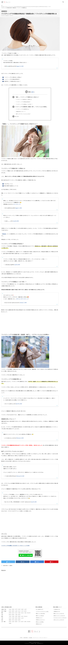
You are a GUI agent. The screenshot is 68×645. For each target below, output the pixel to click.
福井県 (25, 611)
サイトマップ (35, 637)
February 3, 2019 (20, 438)
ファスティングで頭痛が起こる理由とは (24, 99)
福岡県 (10, 621)
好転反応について (39, 617)
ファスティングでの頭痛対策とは (22, 109)
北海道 (10, 609)
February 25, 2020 (20, 476)
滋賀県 (19, 616)
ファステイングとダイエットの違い (42, 611)
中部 (2, 614)
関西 (2, 616)
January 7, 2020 (23, 302)
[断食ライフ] (5, 2)
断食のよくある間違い (40, 621)
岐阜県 (19, 614)
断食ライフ (31, 642)
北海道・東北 (3, 609)
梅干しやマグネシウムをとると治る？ (23, 113)
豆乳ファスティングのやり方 (59, 619)
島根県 (19, 618)
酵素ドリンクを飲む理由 (40, 613)
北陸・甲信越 (3, 611)
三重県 (16, 614)
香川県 (13, 619)
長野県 (13, 611)
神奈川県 (28, 612)
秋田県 (19, 609)
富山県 (19, 611)
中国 (2, 618)
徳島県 (19, 619)
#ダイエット (19, 299)
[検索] (63, 2)
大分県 (19, 621)
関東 (2, 612)
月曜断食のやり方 (57, 611)
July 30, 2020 (17, 264)
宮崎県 (25, 621)
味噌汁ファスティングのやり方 (59, 615)
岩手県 (16, 609)
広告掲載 (30, 637)
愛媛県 (10, 619)
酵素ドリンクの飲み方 (40, 615)
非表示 (32, 92)
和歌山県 (25, 616)
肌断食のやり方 (39, 623)
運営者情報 (26, 637)
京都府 (13, 616)
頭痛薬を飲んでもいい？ (21, 111)
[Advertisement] (29, 323)
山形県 (25, 609)
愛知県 (10, 614)
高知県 (16, 619)
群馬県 (10, 612)
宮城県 (22, 609)
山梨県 (16, 611)
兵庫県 (16, 616)
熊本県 (22, 621)
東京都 (22, 612)
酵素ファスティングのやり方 (59, 613)
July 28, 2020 (16, 221)
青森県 (13, 609)
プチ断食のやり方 (57, 609)
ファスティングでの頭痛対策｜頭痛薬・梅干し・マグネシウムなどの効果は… (31, 106)
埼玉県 (16, 612)
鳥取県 (16, 618)
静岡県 (13, 614)
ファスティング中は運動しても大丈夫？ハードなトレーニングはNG (15, 545)
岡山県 (10, 618)
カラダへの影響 (4, 11)
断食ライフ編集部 (9, 565)
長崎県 (16, 621)
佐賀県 (13, 621)
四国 (2, 619)
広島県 (13, 618)
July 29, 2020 (34, 501)
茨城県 (19, 612)
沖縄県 (10, 623)
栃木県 (13, 612)
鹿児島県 (28, 621)
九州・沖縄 (3, 621)
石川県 (22, 611)
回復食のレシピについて (40, 619)
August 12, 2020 (19, 66)
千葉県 (25, 612)
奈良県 (22, 616)
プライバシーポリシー (43, 637)
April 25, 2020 (19, 403)
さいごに (17, 116)
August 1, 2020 (18, 208)
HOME (21, 637)
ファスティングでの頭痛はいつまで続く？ (24, 104)
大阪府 (10, 616)
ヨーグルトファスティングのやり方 (60, 617)
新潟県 (10, 611)
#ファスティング (17, 204)
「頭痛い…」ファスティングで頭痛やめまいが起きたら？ (27, 97)
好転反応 (4, 234)
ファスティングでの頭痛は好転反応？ (23, 101)
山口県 (22, 618)
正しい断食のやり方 (39, 609)
